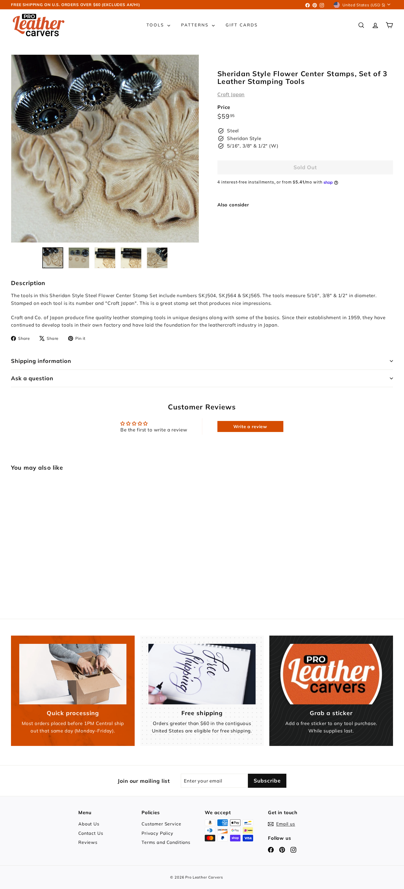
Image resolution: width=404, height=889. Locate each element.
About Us (88, 824)
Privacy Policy (157, 833)
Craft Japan (231, 94)
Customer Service (161, 824)
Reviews (88, 842)
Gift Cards (242, 25)
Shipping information (41, 360)
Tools (156, 25)
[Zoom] (105, 148)
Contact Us (90, 833)
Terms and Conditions (166, 842)
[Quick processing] (72, 674)
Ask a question (32, 378)
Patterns (196, 25)
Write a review (250, 426)
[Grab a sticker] (331, 674)
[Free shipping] (202, 674)
